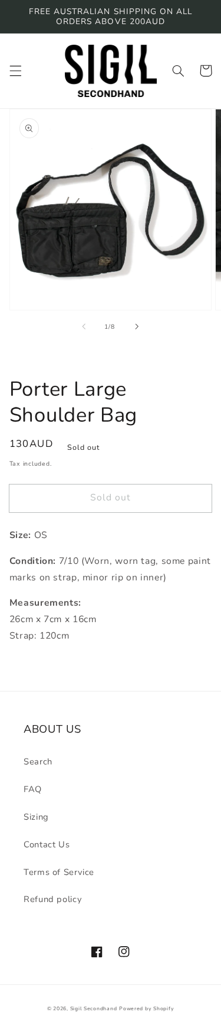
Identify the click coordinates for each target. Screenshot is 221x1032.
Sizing (36, 817)
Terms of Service (59, 872)
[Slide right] (137, 326)
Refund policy (53, 899)
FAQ (33, 789)
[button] (15, 70)
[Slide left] (84, 326)
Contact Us (47, 844)
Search (38, 761)
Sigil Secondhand (93, 1008)
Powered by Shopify (146, 1008)
